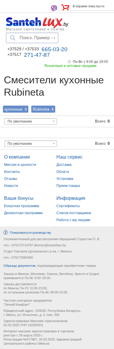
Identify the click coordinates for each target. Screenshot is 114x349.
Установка (64, 179)
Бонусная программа (21, 206)
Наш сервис (69, 156)
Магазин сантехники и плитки (35, 28)
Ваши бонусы (19, 198)
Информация (70, 198)
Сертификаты (68, 206)
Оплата (62, 172)
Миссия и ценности (20, 165)
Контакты (12, 172)
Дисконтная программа (23, 213)
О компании (17, 156)
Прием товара (68, 186)
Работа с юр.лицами (73, 220)
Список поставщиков (73, 213)
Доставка (64, 165)
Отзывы (10, 179)
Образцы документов (19, 265)
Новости (11, 186)
